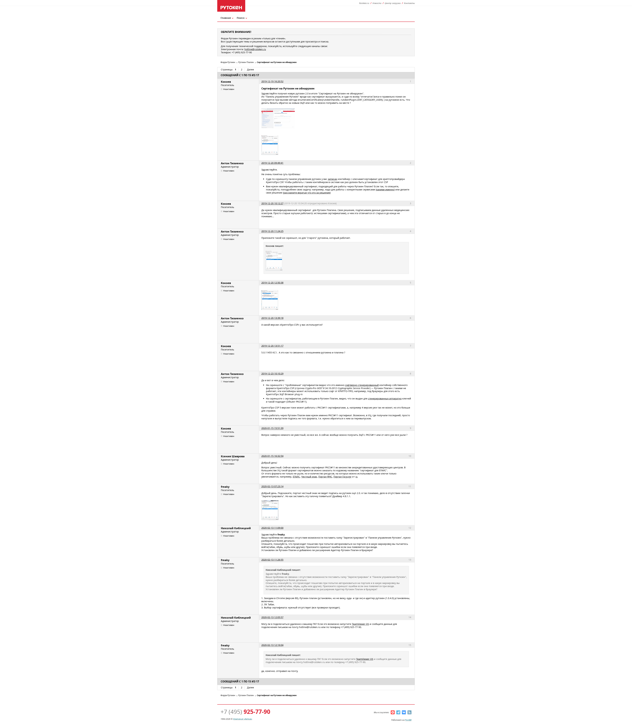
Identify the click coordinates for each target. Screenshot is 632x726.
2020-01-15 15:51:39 (272, 428)
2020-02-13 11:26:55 (272, 559)
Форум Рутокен (228, 62)
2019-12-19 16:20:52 (272, 81)
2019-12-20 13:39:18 (272, 318)
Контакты (409, 3)
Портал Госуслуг (342, 476)
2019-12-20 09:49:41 (272, 162)
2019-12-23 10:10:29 (272, 373)
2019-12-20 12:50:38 (272, 282)
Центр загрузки (393, 3)
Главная (226, 17)
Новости (377, 3)
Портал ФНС (325, 476)
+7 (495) (245, 711)
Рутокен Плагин (246, 62)
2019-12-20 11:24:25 (272, 231)
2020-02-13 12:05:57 (272, 617)
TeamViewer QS (360, 624)
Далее (250, 69)
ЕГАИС (296, 476)
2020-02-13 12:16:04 (272, 645)
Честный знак (309, 476)
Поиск (241, 17)
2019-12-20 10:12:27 (272, 203)
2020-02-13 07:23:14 (272, 486)
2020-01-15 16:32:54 (272, 455)
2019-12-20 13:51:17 (272, 345)
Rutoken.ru (364, 3)
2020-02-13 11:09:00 (272, 527)
